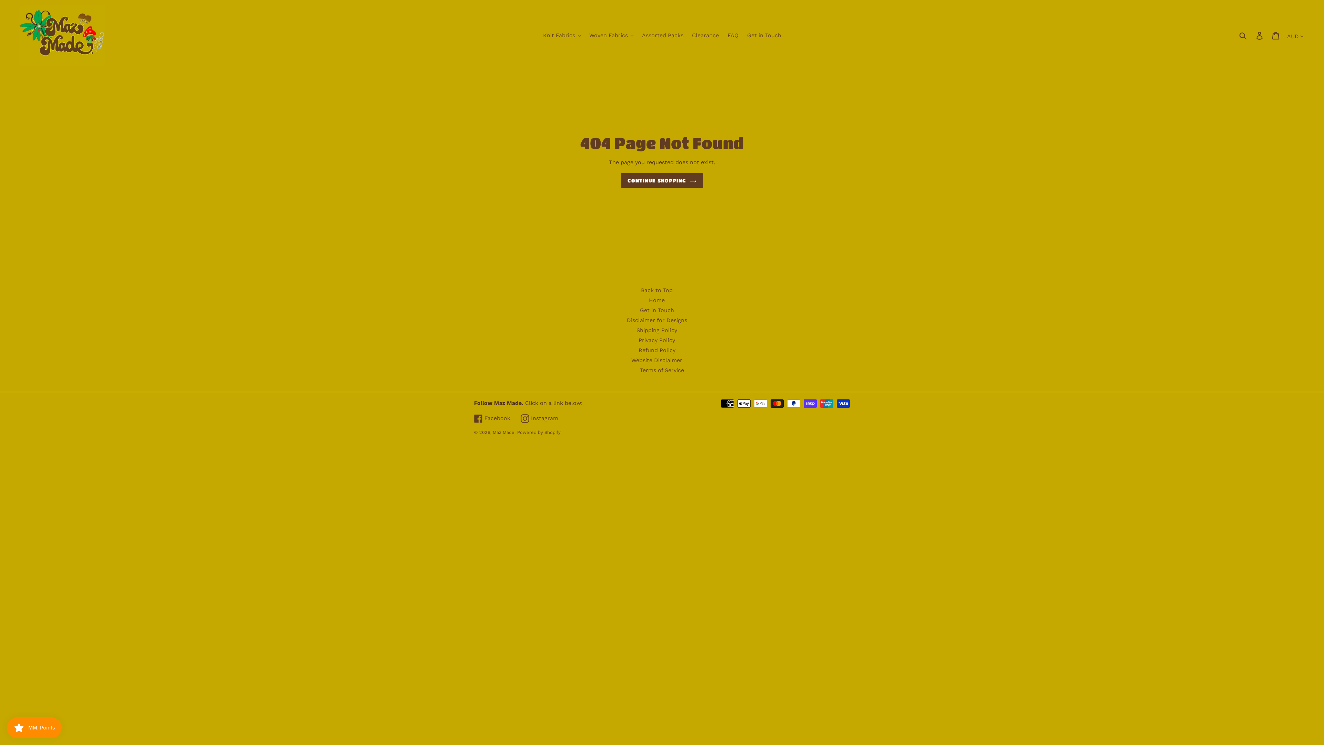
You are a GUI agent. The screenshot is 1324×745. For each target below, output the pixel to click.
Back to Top (657, 290)
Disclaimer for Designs (657, 320)
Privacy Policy (657, 340)
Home (657, 300)
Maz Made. (504, 432)
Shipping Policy (656, 330)
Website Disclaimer (656, 360)
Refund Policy (657, 350)
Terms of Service (662, 370)
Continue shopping (657, 180)
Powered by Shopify (539, 432)
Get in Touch (657, 310)
